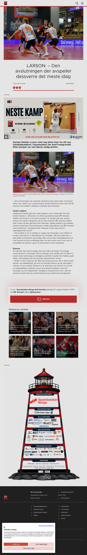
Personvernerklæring (46, 526)
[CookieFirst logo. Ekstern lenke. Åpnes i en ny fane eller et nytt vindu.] (4, 527)
